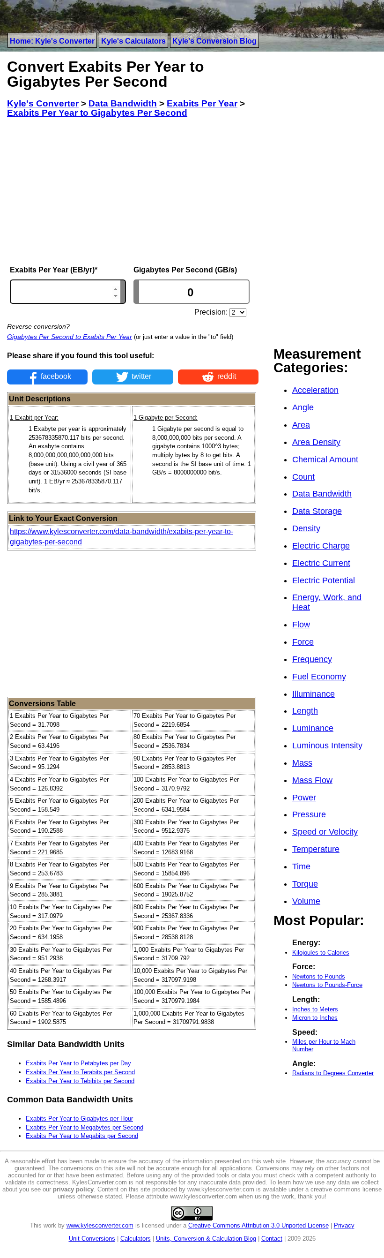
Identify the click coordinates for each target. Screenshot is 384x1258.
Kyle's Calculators (133, 41)
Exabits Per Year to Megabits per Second (82, 1135)
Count (303, 477)
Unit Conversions (92, 1238)
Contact (271, 1238)
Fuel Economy (319, 676)
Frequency (312, 659)
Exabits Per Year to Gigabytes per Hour (79, 1118)
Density (306, 528)
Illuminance (313, 694)
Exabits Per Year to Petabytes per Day (78, 1063)
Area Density (316, 442)
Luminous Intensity (327, 745)
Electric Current (321, 563)
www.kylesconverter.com (99, 1225)
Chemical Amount (325, 459)
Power (304, 797)
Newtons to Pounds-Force (327, 984)
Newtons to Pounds (318, 976)
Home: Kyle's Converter (52, 41)
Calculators (135, 1238)
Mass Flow (312, 780)
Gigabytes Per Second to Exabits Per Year (69, 336)
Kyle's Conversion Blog (214, 41)
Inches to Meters (315, 1009)
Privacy (344, 1225)
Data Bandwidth (322, 493)
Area (301, 424)
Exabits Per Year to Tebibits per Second (80, 1081)
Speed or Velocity (325, 831)
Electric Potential (323, 580)
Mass (302, 763)
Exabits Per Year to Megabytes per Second (84, 1127)
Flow (301, 624)
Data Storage (317, 511)
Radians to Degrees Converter (333, 1073)
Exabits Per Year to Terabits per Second (80, 1072)
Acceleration (315, 390)
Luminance (312, 728)
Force (303, 642)
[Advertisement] (132, 191)
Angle (303, 407)
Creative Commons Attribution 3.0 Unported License (258, 1225)
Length (305, 711)
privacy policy (73, 1189)
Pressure (309, 814)
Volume (306, 901)
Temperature (316, 849)
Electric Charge (321, 545)
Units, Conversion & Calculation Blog (206, 1238)
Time (301, 866)
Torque (305, 884)
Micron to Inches (315, 1017)
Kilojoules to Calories (320, 952)
